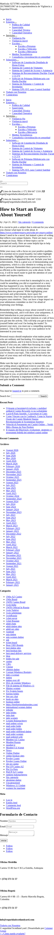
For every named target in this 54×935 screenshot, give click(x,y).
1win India (11, 605)
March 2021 (12, 579)
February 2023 (13, 528)
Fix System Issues (14, 691)
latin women (12, 718)
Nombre (4, 821)
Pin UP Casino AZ (15, 766)
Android (10, 631)
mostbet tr (10, 745)
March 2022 (12, 547)
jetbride (9, 710)
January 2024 (12, 509)
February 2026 (13, 466)
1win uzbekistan (13, 613)
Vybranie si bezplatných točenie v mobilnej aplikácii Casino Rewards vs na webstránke (26, 409)
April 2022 (11, 544)
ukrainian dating (13, 780)
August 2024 (12, 501)
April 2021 (11, 577)
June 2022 (11, 539)
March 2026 (12, 463)
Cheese (9, 667)
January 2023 (12, 531)
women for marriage (15, 788)
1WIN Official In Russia (17, 607)
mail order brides (14, 729)
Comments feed (13, 805)
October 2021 (12, 560)
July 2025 (10, 485)
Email (3, 826)
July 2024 (10, 504)
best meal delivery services (18, 653)
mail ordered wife (14, 737)
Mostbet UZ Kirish (15, 747)
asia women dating (15, 637)
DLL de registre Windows (18, 683)
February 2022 (13, 550)
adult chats (11, 623)
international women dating (19, 707)
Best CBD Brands (14, 645)
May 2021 (11, 574)
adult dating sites (14, 626)
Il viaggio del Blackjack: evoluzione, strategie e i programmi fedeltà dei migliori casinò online (29, 431)
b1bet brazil (11, 642)
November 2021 (13, 558)
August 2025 (12, 482)
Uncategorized (13, 782)
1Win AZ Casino (14, 596)
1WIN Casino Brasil (15, 602)
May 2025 (11, 490)
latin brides (11, 712)
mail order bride (13, 726)
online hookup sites (15, 756)
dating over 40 (13, 680)
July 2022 (10, 536)
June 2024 (11, 507)
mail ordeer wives (14, 723)
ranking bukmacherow (16, 774)
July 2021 (10, 569)
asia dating (11, 634)
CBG (8, 664)
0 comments (38, 222)
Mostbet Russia (13, 742)
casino (9, 661)
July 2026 (10, 453)
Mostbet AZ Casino (15, 739)
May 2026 (11, 458)
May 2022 (11, 542)
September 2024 (13, 498)
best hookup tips (13, 650)
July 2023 (10, 515)
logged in (16, 391)
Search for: (5, 396)
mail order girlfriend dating (18, 731)
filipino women (13, 688)
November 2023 (13, 512)
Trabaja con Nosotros (10, 925)
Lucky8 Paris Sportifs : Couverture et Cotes (26, 413)
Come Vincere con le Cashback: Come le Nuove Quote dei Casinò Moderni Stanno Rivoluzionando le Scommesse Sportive (29, 419)
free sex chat (12, 696)
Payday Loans (13, 758)
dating (9, 677)
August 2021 (12, 566)
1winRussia (11, 615)
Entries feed (11, 802)
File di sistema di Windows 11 (20, 685)
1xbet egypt (11, 618)
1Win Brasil (11, 599)
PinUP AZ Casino (14, 772)
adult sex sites (12, 629)
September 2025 (13, 480)
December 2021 (13, 555)
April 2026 (11, 461)
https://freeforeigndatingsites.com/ (22, 704)
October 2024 (12, 496)
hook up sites (12, 699)
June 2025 (11, 488)
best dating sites (13, 648)
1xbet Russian (12, 621)
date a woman (12, 675)
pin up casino (12, 764)
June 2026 (11, 455)
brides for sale (12, 658)
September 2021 (13, 563)
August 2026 (12, 450)
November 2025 (13, 474)
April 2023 (11, 523)
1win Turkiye (12, 610)
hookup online (13, 702)
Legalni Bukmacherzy (16, 720)
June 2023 (11, 517)
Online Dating (13, 753)
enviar (3, 840)
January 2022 (12, 552)
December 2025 (13, 471)
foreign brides (12, 693)
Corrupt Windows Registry (19, 672)
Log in (9, 800)
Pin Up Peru (12, 769)
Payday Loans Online (16, 761)
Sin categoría (24, 222)
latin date (10, 715)
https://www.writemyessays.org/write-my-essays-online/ (26, 232)
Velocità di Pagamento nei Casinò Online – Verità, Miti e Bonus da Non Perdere (29, 425)
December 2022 (13, 534)
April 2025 (11, 493)
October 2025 (12, 477)
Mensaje (4, 835)
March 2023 (12, 525)
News (9, 750)
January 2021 (12, 585)
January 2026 (12, 469)
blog (8, 656)
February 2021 (13, 582)
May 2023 (11, 520)
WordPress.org (13, 808)
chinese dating (13, 669)
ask (7, 640)
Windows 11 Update (15, 785)
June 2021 (11, 571)
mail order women (14, 734)
